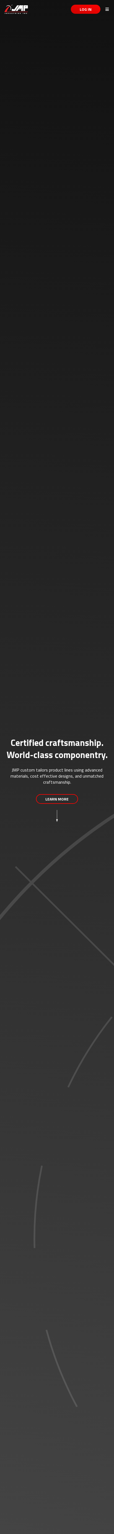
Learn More (57, 799)
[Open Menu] (105, 9)
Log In (86, 9)
